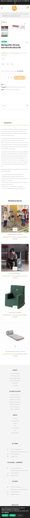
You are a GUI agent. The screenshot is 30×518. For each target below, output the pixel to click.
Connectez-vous (5, 53)
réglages (6, 512)
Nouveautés (9, 89)
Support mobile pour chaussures (15, 234)
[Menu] (2, 8)
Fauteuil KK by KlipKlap (15, 273)
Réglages (20, 515)
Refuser (12, 515)
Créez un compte (15, 53)
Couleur (3, 59)
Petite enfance (16, 89)
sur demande (20, 71)
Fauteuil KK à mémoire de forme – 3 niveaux (15, 351)
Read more (15, 229)
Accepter (5, 515)
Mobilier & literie (10, 87)
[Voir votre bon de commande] (27, 8)
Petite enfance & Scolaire (21, 14)
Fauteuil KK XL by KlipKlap (15, 312)
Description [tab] (8, 123)
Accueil (4, 14)
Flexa (27, 42)
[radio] (3, 64)
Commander (19, 77)
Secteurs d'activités (10, 14)
